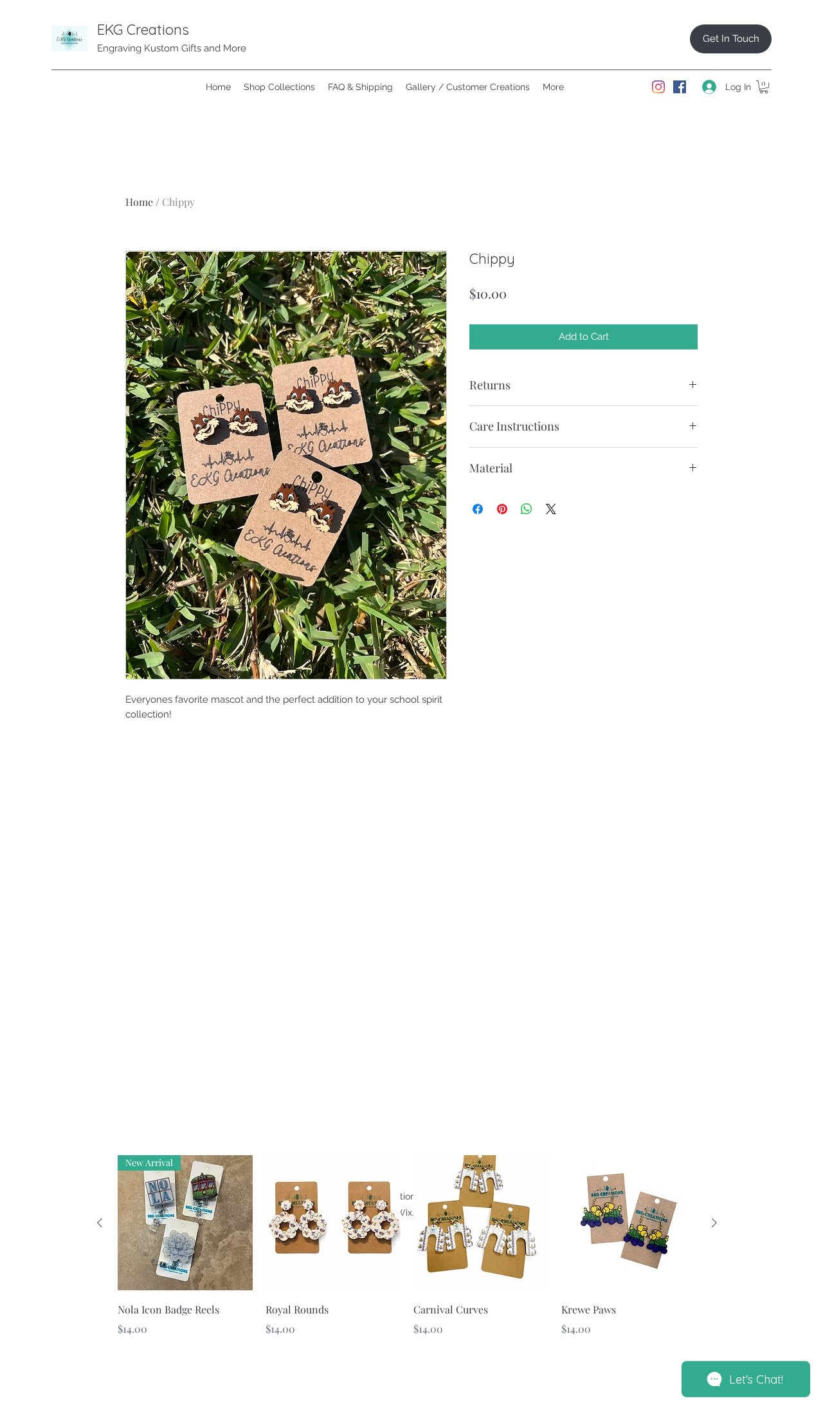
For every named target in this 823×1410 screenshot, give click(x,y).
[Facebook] (679, 86)
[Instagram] (658, 86)
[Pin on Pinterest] (502, 509)
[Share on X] (551, 509)
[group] (407, 1255)
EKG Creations (143, 30)
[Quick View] (333, 1222)
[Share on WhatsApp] (526, 509)
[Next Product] (714, 1222)
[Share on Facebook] (477, 509)
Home (139, 202)
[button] (764, 86)
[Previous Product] (99, 1222)
